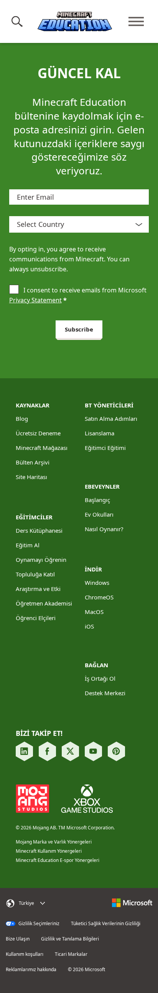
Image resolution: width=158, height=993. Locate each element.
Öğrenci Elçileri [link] (36, 618)
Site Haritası (31, 477)
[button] (19, 21)
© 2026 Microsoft (86, 970)
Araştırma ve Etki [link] (38, 589)
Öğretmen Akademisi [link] (44, 603)
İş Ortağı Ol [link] (100, 678)
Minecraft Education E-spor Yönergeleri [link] (57, 860)
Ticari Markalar (71, 954)
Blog (22, 418)
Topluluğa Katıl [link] (35, 574)
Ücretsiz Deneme (38, 433)
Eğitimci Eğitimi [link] (105, 447)
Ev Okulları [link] (99, 514)
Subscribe (79, 329)
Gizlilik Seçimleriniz (38, 924)
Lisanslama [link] (99, 433)
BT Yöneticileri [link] (109, 405)
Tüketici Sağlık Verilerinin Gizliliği (105, 924)
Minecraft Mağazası (41, 447)
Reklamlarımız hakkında (31, 970)
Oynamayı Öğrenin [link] (41, 559)
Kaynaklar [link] (32, 405)
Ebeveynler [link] (102, 486)
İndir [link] (93, 569)
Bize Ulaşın (18, 939)
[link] (24, 751)
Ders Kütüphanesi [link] (39, 530)
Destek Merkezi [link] (105, 693)
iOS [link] (89, 626)
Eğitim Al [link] (28, 545)
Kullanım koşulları (24, 954)
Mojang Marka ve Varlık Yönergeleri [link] (54, 842)
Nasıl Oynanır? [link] (104, 529)
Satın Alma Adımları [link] (111, 418)
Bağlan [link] (96, 665)
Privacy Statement (35, 300)
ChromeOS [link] (99, 597)
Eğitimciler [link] (34, 517)
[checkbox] (14, 290)
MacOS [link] (94, 611)
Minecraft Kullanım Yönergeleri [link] (49, 851)
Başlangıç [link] (97, 500)
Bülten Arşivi (32, 462)
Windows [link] (97, 582)
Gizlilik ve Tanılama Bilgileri (70, 939)
